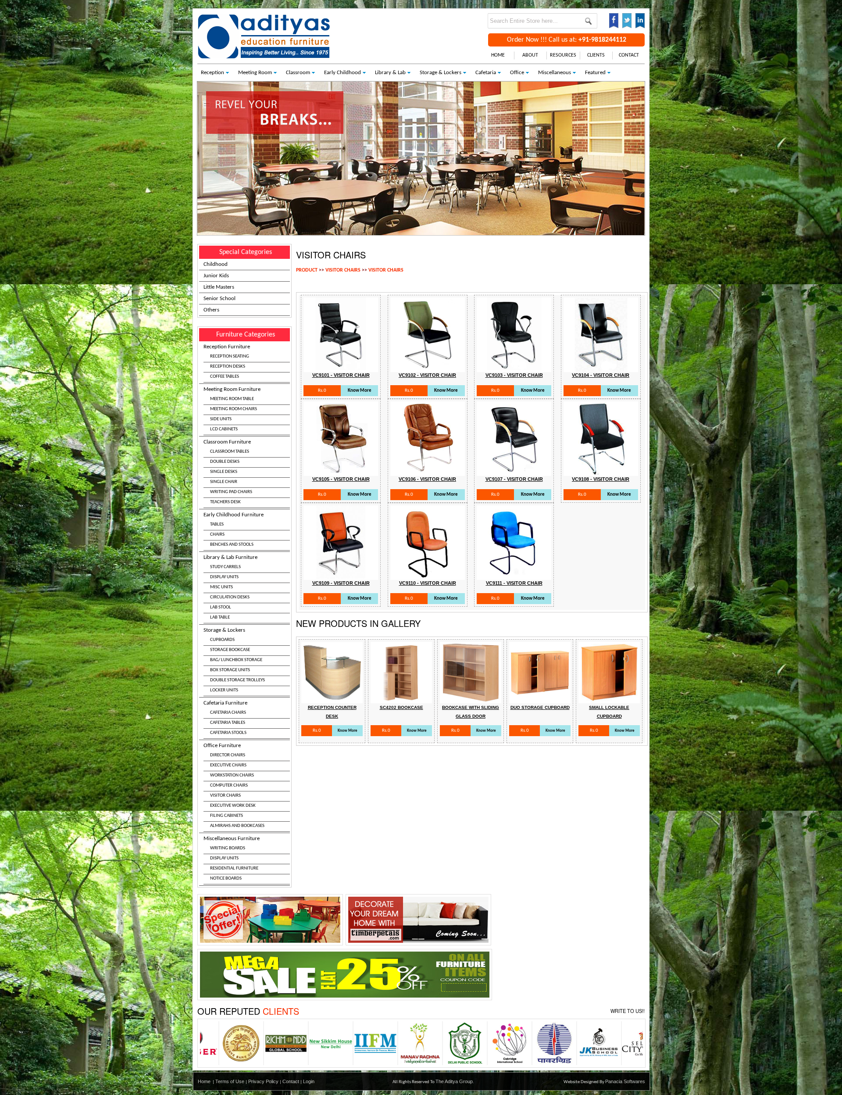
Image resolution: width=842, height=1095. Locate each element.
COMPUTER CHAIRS (229, 785)
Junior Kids (216, 276)
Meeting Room (255, 72)
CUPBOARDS (222, 639)
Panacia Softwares (625, 1081)
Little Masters (218, 287)
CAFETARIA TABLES (227, 722)
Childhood (215, 264)
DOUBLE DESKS (224, 461)
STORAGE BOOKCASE (230, 650)
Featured (595, 72)
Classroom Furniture (227, 472)
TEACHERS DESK (225, 502)
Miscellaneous (554, 72)
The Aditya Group (454, 1081)
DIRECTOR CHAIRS (227, 755)
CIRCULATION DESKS (230, 597)
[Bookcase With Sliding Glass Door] (470, 698)
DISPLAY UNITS (224, 577)
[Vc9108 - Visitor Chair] (601, 471)
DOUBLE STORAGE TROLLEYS (237, 680)
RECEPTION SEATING (229, 356)
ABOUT (530, 55)
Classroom (298, 72)
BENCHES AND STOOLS (231, 544)
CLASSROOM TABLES (229, 451)
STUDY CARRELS (225, 567)
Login (308, 1081)
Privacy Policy (263, 1081)
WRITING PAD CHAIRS (231, 492)
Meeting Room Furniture (231, 409)
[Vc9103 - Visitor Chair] (514, 367)
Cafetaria (485, 72)
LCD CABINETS (224, 429)
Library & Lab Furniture (230, 587)
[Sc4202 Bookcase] (401, 698)
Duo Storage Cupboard (540, 707)
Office (517, 72)
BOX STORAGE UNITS (230, 670)
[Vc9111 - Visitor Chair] (514, 575)
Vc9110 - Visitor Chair (427, 583)
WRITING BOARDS (227, 848)
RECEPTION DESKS (227, 366)
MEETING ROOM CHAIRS (233, 409)
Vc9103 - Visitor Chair (514, 375)
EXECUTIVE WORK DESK (233, 805)
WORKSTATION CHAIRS (232, 775)
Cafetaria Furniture (225, 717)
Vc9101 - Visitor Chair (341, 375)
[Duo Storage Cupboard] (540, 698)
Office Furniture (233, 785)
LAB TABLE (220, 617)
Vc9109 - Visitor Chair (341, 583)
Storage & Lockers (440, 72)
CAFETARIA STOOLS (228, 732)
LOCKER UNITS (224, 690)
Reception (212, 72)
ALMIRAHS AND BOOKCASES (237, 825)
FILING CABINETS (226, 815)
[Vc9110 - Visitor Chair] (427, 575)
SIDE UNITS (221, 419)
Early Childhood (342, 72)
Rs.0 (322, 390)
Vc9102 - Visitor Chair (427, 375)
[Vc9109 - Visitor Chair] (340, 575)
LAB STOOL (220, 607)
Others (211, 310)
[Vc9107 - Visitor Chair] (514, 471)
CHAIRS (217, 534)
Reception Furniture (226, 361)
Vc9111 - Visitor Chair (514, 583)
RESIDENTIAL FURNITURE (234, 868)
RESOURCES (563, 55)
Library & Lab (390, 72)
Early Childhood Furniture (233, 529)
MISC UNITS (221, 587)
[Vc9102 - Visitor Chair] (427, 367)
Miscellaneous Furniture (231, 858)
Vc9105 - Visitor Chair (341, 479)
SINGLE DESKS (223, 471)
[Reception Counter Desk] (332, 698)
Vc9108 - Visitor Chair (600, 479)
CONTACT (629, 55)
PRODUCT (307, 270)
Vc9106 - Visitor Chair (427, 479)
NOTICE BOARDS (226, 878)
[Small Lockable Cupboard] (609, 698)
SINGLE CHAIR (223, 482)
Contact (290, 1081)
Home (204, 1081)
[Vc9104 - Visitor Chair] (601, 367)
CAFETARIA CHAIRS (228, 712)
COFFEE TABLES (224, 376)
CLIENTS (596, 55)
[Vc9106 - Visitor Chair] (427, 471)
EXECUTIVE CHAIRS (228, 765)
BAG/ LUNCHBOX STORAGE (236, 660)
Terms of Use (229, 1081)
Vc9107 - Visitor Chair (514, 479)
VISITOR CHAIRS (225, 795)
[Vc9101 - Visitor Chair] (340, 367)
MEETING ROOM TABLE (232, 399)
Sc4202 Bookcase (401, 707)
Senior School (219, 298)
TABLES (217, 524)
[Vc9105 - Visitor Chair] (340, 471)
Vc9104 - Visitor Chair (600, 375)
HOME (498, 55)
